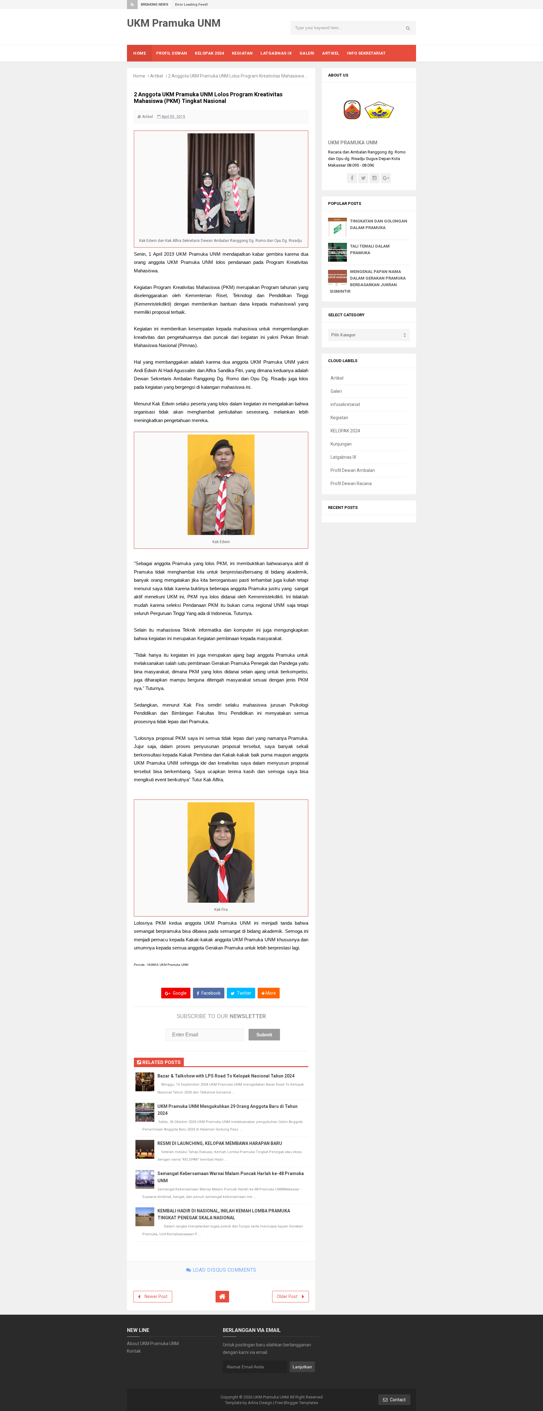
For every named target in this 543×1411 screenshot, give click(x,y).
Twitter (243, 993)
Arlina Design (260, 1402)
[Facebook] (352, 178)
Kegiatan (339, 417)
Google (179, 993)
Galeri (336, 391)
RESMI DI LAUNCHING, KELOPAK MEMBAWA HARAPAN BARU (219, 1143)
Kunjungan (341, 443)
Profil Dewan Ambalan (353, 470)
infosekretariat (345, 404)
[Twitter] (363, 178)
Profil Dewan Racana (351, 483)
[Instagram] (375, 178)
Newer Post (156, 1296)
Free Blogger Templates (296, 1402)
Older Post (287, 1296)
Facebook (210, 993)
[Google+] (386, 178)
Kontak (134, 1351)
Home (139, 75)
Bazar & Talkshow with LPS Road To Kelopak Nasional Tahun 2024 (225, 1075)
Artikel (156, 75)
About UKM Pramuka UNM (153, 1343)
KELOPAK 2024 (345, 430)
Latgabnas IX (343, 457)
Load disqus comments (223, 1270)
